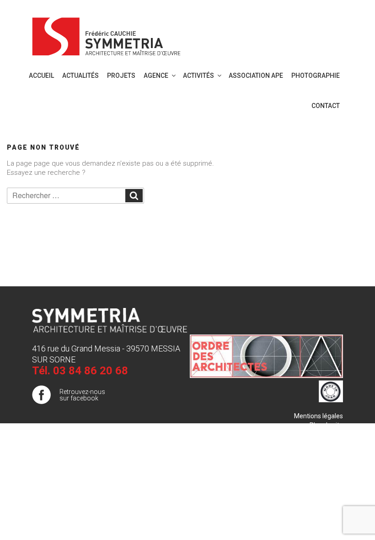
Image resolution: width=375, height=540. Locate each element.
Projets (121, 75)
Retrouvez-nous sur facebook (82, 395)
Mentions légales (318, 416)
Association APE (256, 75)
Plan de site (326, 425)
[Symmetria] (106, 34)
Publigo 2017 (324, 434)
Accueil (41, 75)
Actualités (80, 75)
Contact (325, 105)
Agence (156, 75)
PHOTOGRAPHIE (315, 75)
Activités (198, 75)
